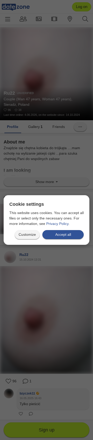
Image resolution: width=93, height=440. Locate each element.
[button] (27, 234)
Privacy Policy (57, 224)
